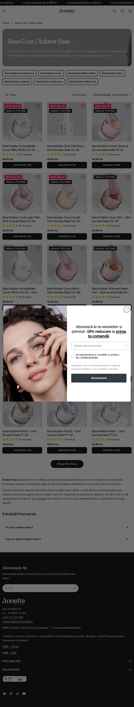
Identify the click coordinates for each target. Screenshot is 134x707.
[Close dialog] (126, 309)
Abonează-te (99, 378)
